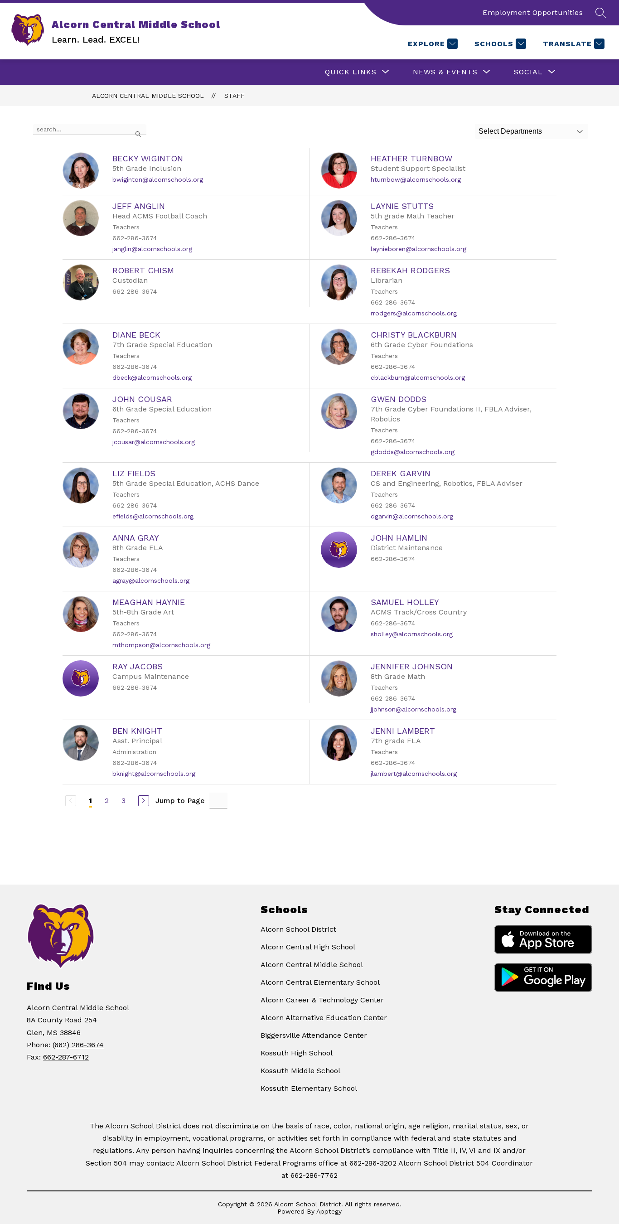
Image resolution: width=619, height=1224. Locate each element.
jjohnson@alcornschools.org (413, 709)
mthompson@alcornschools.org (161, 644)
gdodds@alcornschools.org (413, 451)
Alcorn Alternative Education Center (324, 1017)
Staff (234, 95)
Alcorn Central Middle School (148, 95)
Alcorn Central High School (308, 947)
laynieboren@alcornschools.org (418, 248)
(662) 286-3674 (78, 1044)
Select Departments (510, 131)
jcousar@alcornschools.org (153, 441)
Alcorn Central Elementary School (320, 982)
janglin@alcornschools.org (152, 248)
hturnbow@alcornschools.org (416, 179)
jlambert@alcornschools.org (414, 773)
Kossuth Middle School (300, 1070)
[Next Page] (143, 800)
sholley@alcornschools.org (412, 634)
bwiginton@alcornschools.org (157, 179)
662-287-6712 (66, 1057)
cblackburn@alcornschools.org (418, 377)
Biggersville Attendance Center (314, 1035)
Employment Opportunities (533, 12)
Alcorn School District (298, 929)
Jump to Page (180, 800)
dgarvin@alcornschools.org (412, 516)
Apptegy (329, 1211)
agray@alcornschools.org (150, 580)
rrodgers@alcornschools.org (414, 313)
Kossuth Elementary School (309, 1088)
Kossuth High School (297, 1053)
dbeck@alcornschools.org (152, 377)
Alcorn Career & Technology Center (322, 1000)
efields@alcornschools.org (152, 516)
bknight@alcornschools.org (153, 773)
